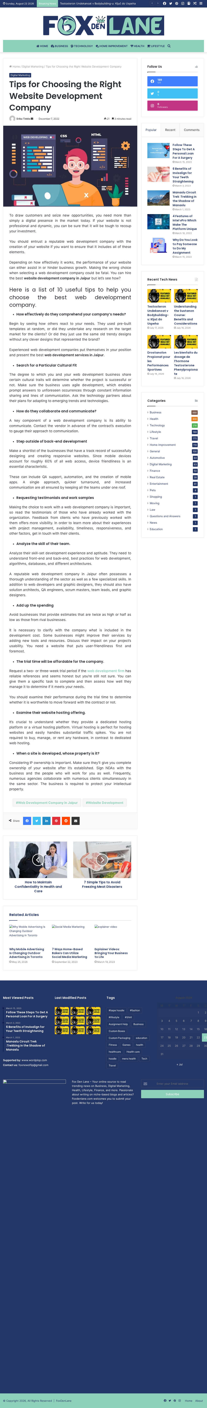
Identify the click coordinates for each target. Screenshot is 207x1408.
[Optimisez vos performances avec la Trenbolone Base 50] (93, 1020)
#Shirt (128, 1017)
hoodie (112, 1058)
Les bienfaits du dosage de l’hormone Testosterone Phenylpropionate (186, 363)
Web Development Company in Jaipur (48, 803)
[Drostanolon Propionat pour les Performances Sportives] (159, 342)
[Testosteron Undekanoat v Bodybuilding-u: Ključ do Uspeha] (159, 295)
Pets (153, 490)
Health (138, 46)
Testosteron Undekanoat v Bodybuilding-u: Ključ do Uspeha (158, 315)
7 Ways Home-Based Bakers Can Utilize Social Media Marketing (69, 953)
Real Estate (157, 477)
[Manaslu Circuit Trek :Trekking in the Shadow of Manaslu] (158, 198)
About (199, 1400)
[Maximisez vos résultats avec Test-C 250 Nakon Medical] (62, 1030)
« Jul (180, 1064)
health (139, 1044)
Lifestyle (157, 46)
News (153, 522)
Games (126, 1044)
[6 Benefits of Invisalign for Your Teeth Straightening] (158, 174)
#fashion (135, 1010)
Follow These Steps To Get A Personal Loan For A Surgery (184, 151)
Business (61, 46)
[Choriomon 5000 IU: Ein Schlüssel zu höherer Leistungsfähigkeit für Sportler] (62, 1011)
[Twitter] (37, 821)
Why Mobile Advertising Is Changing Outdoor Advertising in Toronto (26, 953)
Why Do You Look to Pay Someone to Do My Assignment (185, 246)
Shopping (156, 496)
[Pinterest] (56, 821)
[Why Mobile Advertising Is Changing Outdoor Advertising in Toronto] (27, 935)
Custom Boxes (117, 1031)
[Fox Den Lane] (103, 25)
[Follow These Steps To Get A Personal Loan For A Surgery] (158, 150)
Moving (154, 503)
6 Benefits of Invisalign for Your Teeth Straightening (183, 175)
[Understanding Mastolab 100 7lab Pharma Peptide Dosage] (93, 1030)
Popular (151, 130)
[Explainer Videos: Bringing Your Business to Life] (113, 935)
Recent (170, 130)
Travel (154, 438)
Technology (83, 46)
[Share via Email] (76, 821)
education (141, 1037)
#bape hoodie (116, 1010)
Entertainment (159, 483)
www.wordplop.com (34, 1060)
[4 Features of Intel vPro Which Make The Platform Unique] (158, 221)
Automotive (157, 457)
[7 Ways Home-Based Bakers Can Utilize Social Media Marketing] (70, 935)
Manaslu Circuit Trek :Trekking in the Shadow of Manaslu (184, 198)
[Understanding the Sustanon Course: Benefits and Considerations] (186, 295)
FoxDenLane (64, 1400)
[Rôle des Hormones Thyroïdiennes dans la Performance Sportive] (78, 1030)
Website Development (105, 803)
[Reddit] (66, 821)
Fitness (113, 1044)
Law (152, 509)
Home (43, 46)
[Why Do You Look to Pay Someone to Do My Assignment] (158, 245)
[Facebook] (27, 821)
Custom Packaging (119, 1037)
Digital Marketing (32, 66)
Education (156, 529)
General (155, 451)
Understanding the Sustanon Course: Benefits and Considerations (102, 3)
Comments (192, 130)
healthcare (115, 1051)
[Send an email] (32, 118)
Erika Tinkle (23, 118)
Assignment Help (118, 1024)
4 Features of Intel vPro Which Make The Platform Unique (185, 222)
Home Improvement (113, 46)
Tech (144, 1058)
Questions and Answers (165, 516)
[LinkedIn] (46, 821)
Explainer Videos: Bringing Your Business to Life (111, 953)
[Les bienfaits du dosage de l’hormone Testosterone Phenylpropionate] (186, 342)
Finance (155, 470)
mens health (129, 1058)
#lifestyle (114, 1017)
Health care (133, 1051)
